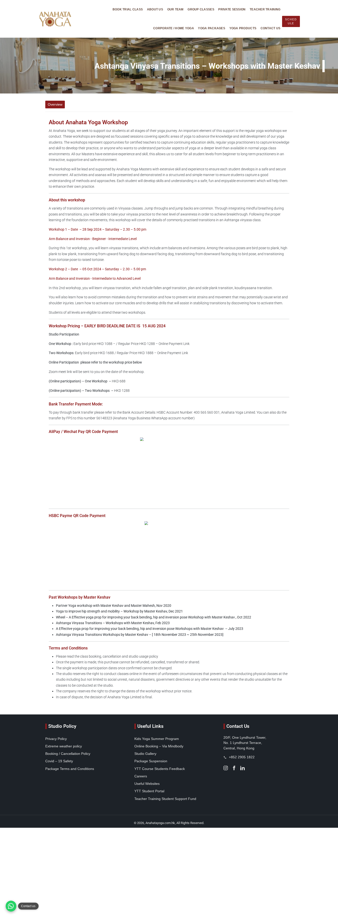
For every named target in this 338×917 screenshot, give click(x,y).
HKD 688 (87, 381)
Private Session (231, 9)
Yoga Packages (211, 28)
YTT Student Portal (149, 791)
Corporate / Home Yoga (173, 28)
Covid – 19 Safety (59, 761)
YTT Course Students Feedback (159, 769)
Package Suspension (150, 761)
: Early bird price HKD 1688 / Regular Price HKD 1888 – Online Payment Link (118, 353)
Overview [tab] (55, 104)
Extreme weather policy (63, 746)
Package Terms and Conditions (69, 769)
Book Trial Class (128, 9)
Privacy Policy (56, 739)
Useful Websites (147, 784)
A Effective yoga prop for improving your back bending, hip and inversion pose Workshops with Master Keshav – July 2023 (149, 629)
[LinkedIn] (242, 767)
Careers (140, 776)
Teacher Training (265, 9)
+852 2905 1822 (241, 757)
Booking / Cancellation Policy (67, 754)
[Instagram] (225, 767)
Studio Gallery (145, 754)
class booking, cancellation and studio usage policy (119, 656)
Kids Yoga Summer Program (156, 739)
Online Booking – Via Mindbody (158, 746)
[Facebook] (234, 767)
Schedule (291, 21)
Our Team (175, 9)
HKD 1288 (89, 391)
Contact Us (271, 28)
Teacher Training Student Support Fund (165, 799)
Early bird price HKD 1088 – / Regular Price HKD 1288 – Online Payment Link (119, 344)
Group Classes (201, 9)
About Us (155, 9)
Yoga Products (243, 28)
